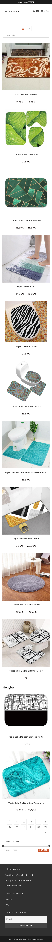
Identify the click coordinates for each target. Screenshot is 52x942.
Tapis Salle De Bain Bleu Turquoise (26, 803)
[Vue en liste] (29, 28)
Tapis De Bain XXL (26, 286)
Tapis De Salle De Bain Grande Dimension (26, 472)
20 (38, 827)
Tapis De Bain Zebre (26, 346)
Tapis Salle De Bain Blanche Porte (26, 737)
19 (31, 827)
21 (45, 827)
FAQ (7, 905)
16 (9, 827)
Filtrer (43, 850)
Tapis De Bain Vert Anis (26, 154)
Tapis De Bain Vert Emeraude (26, 220)
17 (17, 827)
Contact (8, 899)
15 (45, 821)
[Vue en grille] (23, 28)
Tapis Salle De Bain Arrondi (26, 604)
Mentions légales (13, 886)
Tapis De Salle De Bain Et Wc (26, 406)
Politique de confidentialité (18, 880)
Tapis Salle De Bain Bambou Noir (26, 671)
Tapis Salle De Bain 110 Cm (26, 538)
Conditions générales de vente (19, 875)
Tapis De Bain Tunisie (26, 94)
